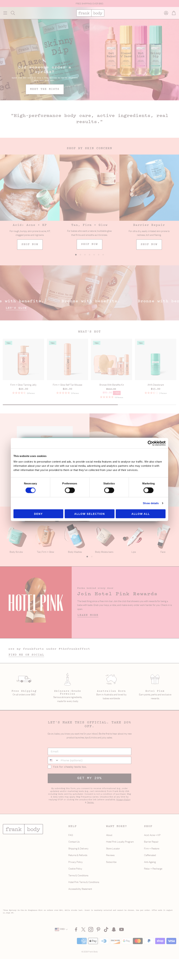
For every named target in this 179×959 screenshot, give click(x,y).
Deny (38, 513)
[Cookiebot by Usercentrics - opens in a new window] (150, 443)
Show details (151, 503)
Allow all (140, 513)
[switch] (70, 490)
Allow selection (89, 513)
